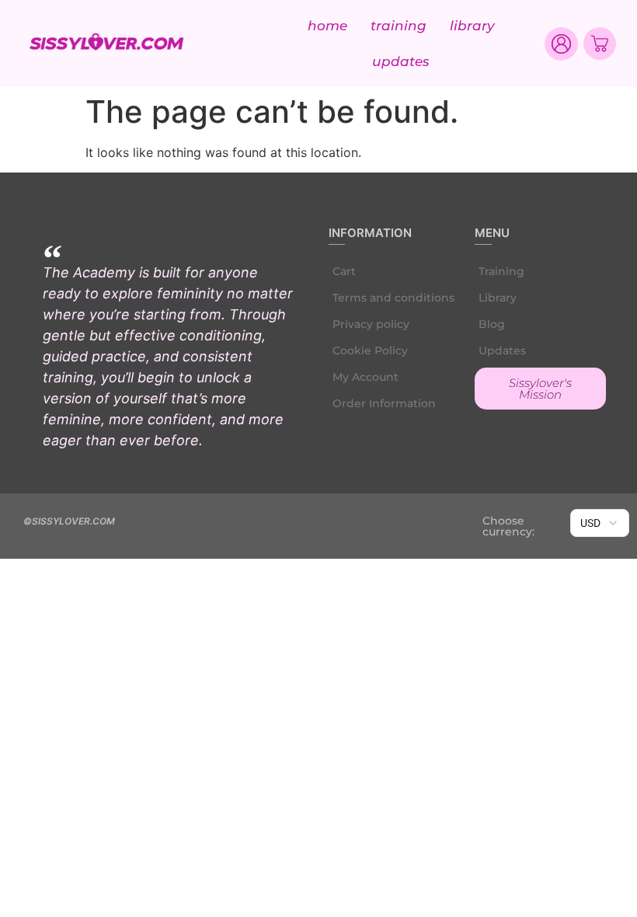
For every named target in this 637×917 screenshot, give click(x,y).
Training (398, 25)
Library (472, 25)
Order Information (384, 403)
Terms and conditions (393, 298)
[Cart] (599, 43)
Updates (401, 61)
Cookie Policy (370, 350)
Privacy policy (370, 324)
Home (327, 25)
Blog (492, 324)
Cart (344, 271)
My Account (365, 377)
